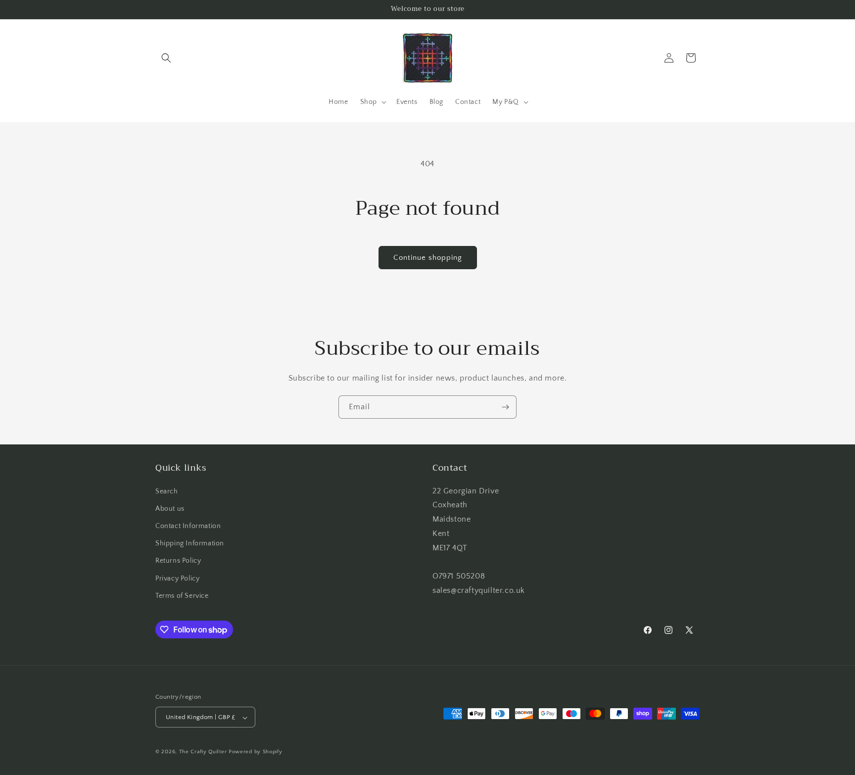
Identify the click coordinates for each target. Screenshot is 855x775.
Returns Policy (178, 561)
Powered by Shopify (256, 752)
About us (170, 509)
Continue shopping (427, 257)
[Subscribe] (505, 407)
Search (166, 491)
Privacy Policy (177, 578)
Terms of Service (182, 596)
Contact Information (188, 526)
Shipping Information (189, 543)
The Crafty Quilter (203, 752)
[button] (166, 58)
